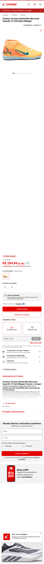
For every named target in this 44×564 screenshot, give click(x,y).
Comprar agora (22, 309)
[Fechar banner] (40, 533)
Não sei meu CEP (36, 343)
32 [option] (12, 287)
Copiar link (36, 25)
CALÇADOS (5, 15)
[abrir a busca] (28, 4)
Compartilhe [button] (27, 25)
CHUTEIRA (14, 15)
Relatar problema (10, 369)
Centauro (19, 304)
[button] (11, 328)
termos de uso (27, 457)
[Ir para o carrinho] (34, 4)
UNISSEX (22, 15)
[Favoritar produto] (41, 31)
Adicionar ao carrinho (22, 315)
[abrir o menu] (40, 4)
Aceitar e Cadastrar (22, 453)
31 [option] (5, 287)
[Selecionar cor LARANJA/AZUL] (5, 276)
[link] (22, 356)
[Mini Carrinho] (34, 4)
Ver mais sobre (10, 403)
